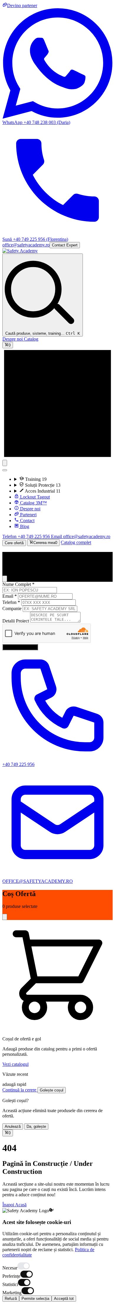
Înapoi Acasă (14, 1204)
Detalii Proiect (15, 620)
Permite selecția (35, 1298)
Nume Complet (18, 584)
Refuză (11, 1298)
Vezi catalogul (15, 1064)
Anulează (13, 1126)
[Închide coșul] (4, 917)
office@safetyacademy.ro (26, 244)
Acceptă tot (64, 1298)
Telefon (11, 602)
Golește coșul (51, 1090)
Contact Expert (65, 245)
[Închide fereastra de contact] (4, 579)
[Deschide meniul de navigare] (4, 463)
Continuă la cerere (19, 1089)
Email (9, 596)
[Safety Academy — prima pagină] (20, 250)
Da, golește (36, 1126)
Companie (12, 608)
